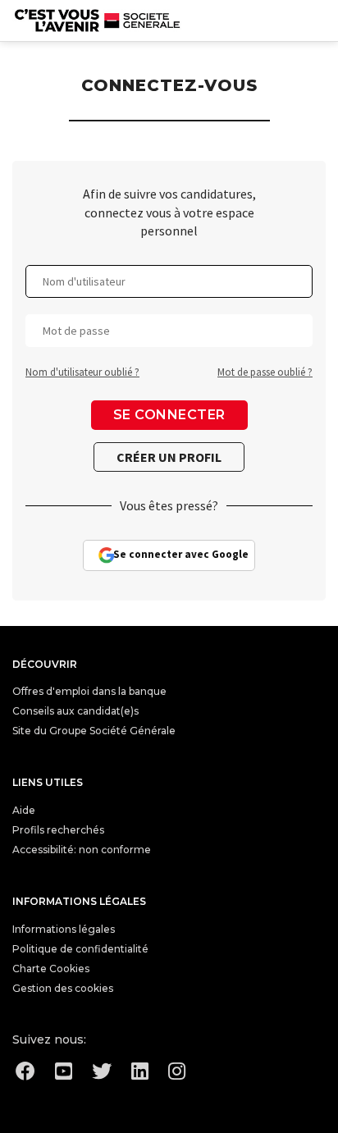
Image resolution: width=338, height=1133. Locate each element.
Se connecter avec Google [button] (181, 554)
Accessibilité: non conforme (81, 849)
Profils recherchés (58, 830)
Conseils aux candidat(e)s (75, 711)
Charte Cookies (50, 968)
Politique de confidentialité (80, 949)
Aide (23, 810)
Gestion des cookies (62, 988)
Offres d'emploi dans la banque (89, 691)
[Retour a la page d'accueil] (97, 20)
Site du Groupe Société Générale (94, 730)
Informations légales (63, 929)
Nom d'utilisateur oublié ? (82, 372)
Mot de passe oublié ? (265, 372)
